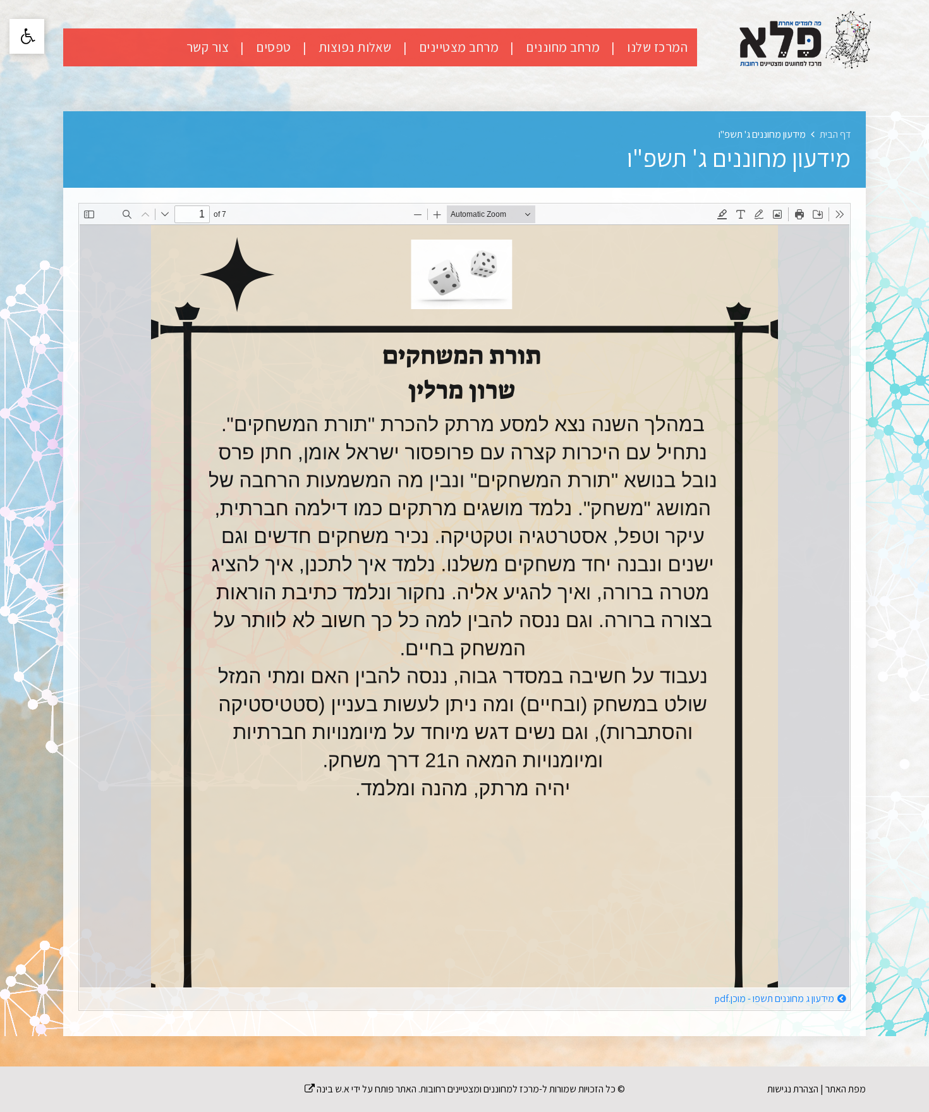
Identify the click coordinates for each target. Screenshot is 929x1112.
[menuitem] (645, 47)
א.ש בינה (327, 1089)
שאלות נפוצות (353, 47)
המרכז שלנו (656, 47)
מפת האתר (845, 1089)
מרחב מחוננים (561, 47)
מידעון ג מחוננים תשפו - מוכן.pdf (774, 998)
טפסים (272, 47)
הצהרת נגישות (792, 1089)
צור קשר (207, 47)
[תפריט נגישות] (26, 36)
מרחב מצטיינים (457, 47)
